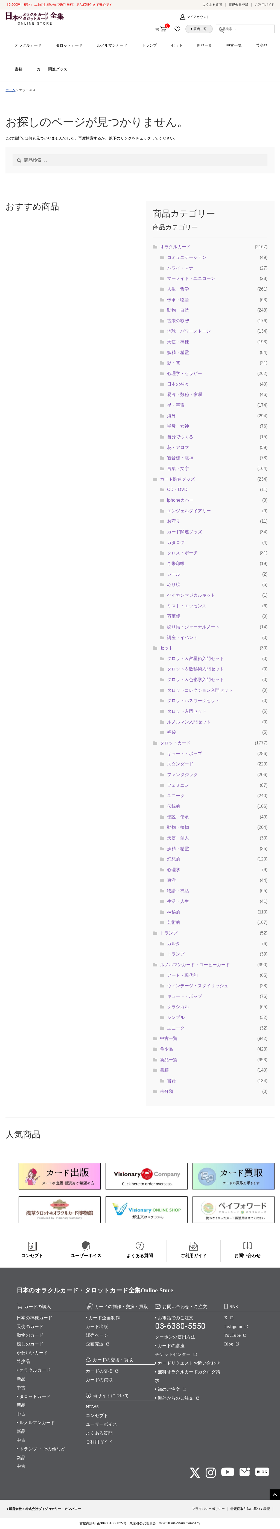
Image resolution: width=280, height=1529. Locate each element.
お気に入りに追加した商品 (178, 28)
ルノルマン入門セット (189, 722)
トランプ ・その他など (42, 1449)
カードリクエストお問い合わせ (189, 1363)
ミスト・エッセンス (186, 606)
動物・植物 (178, 827)
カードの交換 (99, 1371)
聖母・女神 (178, 426)
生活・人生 (178, 901)
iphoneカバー (180, 500)
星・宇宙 (176, 405)
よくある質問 (212, 5)
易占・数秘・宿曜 (184, 394)
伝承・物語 (178, 299)
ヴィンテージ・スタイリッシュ (197, 985)
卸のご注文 (169, 1389)
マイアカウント (198, 17)
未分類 (166, 1091)
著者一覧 (200, 29)
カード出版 (97, 1326)
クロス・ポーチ (182, 553)
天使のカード (30, 1326)
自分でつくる (180, 436)
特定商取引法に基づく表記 (250, 1509)
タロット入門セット (186, 711)
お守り (173, 521)
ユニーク (176, 795)
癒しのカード (30, 1344)
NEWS (92, 1406)
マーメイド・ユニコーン (191, 278)
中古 (21, 1387)
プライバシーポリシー (208, 1509)
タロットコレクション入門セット (200, 690)
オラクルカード (28, 45)
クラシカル (178, 1006)
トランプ (149, 45)
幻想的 (173, 859)
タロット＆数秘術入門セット (195, 669)
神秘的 (173, 912)
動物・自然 (178, 310)
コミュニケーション (186, 257)
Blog (228, 1344)
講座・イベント (182, 637)
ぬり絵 (173, 584)
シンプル (176, 1017)
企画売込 (95, 1344)
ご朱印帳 (176, 563)
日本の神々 (178, 384)
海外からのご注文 (176, 1398)
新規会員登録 (238, 5)
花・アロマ (178, 447)
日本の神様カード (34, 1317)
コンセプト (97, 1415)
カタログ (176, 542)
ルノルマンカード (112, 45)
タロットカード (69, 45)
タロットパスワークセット (193, 700)
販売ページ (97, 1335)
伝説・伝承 (178, 817)
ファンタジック (182, 774)
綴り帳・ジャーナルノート (193, 627)
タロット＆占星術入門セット (195, 658)
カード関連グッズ (52, 69)
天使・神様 (178, 341)
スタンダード (180, 764)
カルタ (173, 943)
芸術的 (173, 922)
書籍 (18, 69)
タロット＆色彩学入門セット (195, 679)
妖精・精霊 (178, 352)
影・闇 (173, 362)
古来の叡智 (178, 320)
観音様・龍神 (180, 458)
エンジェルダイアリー (189, 510)
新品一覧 (204, 45)
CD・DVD (177, 489)
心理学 (173, 869)
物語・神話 (178, 890)
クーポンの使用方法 (175, 1337)
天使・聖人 (178, 838)
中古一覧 (234, 45)
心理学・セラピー (184, 373)
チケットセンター (173, 1354)
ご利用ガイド (265, 5)
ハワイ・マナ (180, 268)
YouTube (232, 1335)
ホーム (10, 90)
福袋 (171, 732)
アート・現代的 (182, 975)
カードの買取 (99, 1379)
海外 (171, 415)
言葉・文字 (178, 468)
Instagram (233, 1326)
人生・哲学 (178, 289)
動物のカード (30, 1335)
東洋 (171, 880)
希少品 (261, 45)
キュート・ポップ (184, 753)
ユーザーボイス (101, 1424)
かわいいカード (32, 1352)
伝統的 (173, 806)
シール (173, 574)
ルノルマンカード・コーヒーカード (195, 964)
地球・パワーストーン (189, 331)
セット (177, 45)
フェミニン (178, 785)
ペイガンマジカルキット (191, 595)
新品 (21, 1379)
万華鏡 (173, 616)
